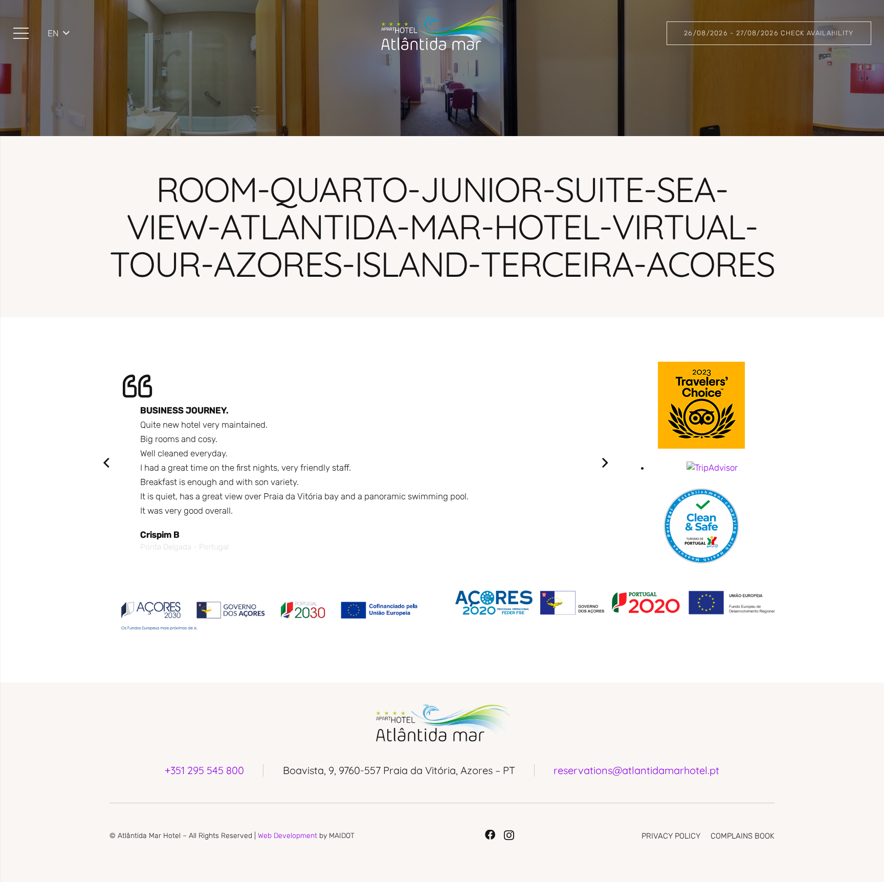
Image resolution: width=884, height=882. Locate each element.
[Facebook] (490, 835)
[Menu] (20, 33)
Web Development (287, 835)
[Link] (441, 33)
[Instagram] (509, 835)
